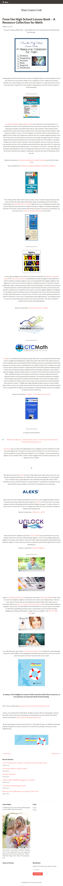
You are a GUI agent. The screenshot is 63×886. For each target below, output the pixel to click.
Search (34, 808)
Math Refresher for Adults (22, 204)
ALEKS (38, 502)
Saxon (21, 475)
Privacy (35, 810)
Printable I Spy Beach (9, 774)
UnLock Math (34, 535)
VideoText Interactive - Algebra (38, 308)
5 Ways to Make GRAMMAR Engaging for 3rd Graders (18, 780)
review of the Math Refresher (32, 211)
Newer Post (55, 754)
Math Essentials (28, 124)
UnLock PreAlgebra (38, 548)
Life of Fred (7, 449)
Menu (6, 2)
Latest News (6, 804)
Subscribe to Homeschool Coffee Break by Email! (34, 706)
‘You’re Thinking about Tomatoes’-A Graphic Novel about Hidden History (24, 763)
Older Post (7, 754)
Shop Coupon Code (36, 882)
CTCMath (6, 358)
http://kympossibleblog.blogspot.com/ (28, 717)
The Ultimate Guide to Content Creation (14, 768)
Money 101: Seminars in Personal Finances (29, 604)
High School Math (45, 597)
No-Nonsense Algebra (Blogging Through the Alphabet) (37, 166)
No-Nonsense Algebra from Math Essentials (32, 160)
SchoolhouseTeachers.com (16, 597)
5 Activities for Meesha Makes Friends (14, 786)
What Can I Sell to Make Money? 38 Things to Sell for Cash (20, 791)
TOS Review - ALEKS (38, 512)
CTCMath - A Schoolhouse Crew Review (38, 394)
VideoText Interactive (18, 279)
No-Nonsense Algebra (12, 124)
